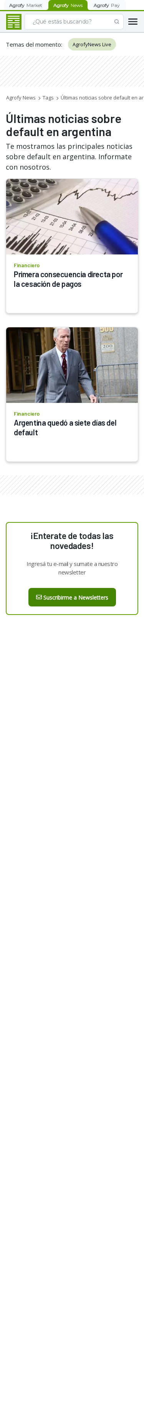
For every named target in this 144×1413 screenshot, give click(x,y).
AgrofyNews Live (92, 44)
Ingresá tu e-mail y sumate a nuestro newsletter (72, 568)
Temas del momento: (34, 44)
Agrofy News (21, 97)
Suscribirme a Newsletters (75, 597)
